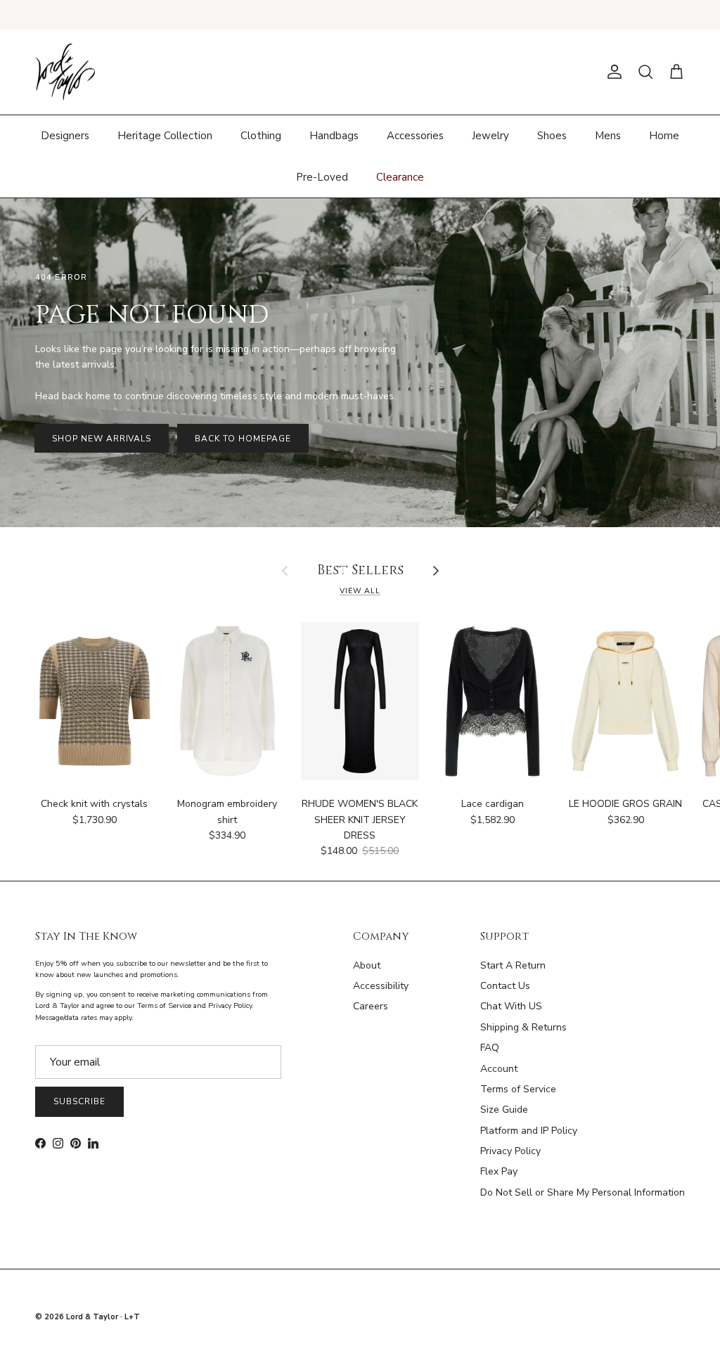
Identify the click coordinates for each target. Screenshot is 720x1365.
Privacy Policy (510, 1151)
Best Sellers (360, 571)
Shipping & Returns (523, 1027)
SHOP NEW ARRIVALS (101, 438)
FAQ (489, 1047)
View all (360, 591)
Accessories (415, 136)
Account (499, 1068)
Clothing (260, 136)
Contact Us (505, 985)
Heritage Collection (164, 136)
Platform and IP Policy (528, 1130)
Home (664, 136)
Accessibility (381, 985)
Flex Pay (499, 1171)
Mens (608, 136)
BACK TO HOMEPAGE (242, 438)
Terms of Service (518, 1089)
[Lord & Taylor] (65, 72)
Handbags (334, 136)
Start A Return (513, 965)
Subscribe (79, 1101)
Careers (370, 1006)
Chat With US (511, 1006)
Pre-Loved (322, 177)
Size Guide (504, 1109)
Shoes (552, 136)
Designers (65, 136)
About (366, 965)
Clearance (400, 177)
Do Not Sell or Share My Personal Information (582, 1192)
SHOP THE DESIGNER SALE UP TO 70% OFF (360, 14)
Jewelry (490, 136)
